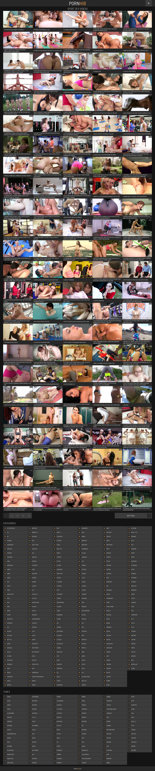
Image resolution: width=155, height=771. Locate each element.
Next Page (131, 516)
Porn (77, 3)
